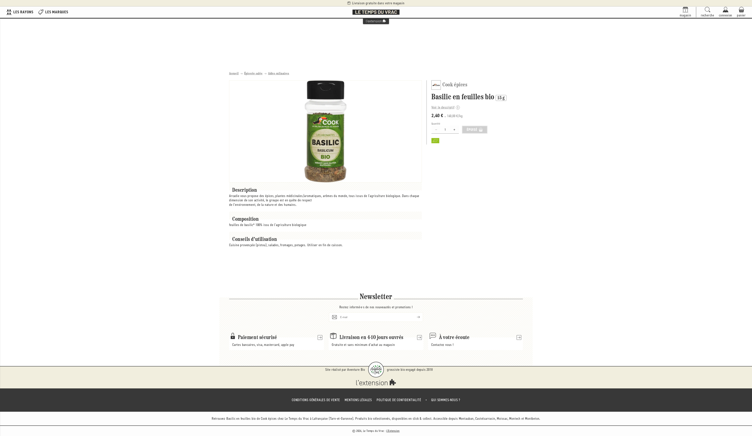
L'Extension (393, 431)
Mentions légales (358, 400)
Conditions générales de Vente (316, 400)
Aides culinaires (278, 73)
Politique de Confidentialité (399, 400)
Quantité (435, 124)
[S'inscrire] (415, 317)
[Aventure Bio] (376, 369)
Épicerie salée (253, 73)
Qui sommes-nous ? (445, 400)
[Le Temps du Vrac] (376, 12)
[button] (707, 12)
